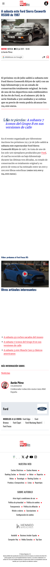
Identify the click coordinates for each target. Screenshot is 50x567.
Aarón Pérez (7, 52)
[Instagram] (35, 456)
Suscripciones (31, 510)
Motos (11, 478)
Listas (30, 482)
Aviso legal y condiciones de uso (24, 498)
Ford (43, 152)
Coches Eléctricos (17, 470)
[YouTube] (31, 456)
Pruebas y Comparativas (16, 482)
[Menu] (3, 3)
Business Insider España (28, 535)
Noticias (5, 373)
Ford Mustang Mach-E (33, 422)
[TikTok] (27, 456)
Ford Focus (7, 426)
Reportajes (38, 482)
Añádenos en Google (13, 57)
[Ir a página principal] (25, 3)
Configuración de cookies (25, 514)
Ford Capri (17, 422)
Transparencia (15, 506)
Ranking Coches (10, 474)
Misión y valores (17, 510)
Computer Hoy (13, 539)
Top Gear (39, 539)
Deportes (40, 474)
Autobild (14, 535)
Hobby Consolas (27, 539)
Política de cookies (33, 502)
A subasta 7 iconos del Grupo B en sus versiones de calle (24, 123)
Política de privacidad (15, 502)
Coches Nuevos (32, 470)
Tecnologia (20, 478)
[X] (23, 456)
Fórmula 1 (22, 474)
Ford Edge (26, 419)
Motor (4, 48)
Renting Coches (33, 478)
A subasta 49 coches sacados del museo (23, 337)
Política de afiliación (31, 506)
